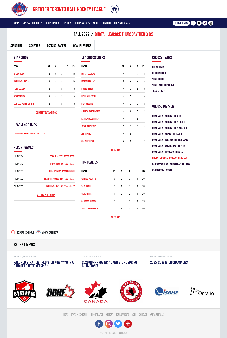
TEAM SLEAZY (19, 88)
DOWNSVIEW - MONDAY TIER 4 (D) (167, 133)
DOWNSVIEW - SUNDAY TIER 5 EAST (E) (169, 121)
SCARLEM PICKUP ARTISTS (24, 103)
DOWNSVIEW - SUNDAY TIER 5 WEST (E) (169, 127)
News (16, 23)
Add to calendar (50, 232)
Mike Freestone (88, 73)
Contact (106, 23)
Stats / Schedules (32, 23)
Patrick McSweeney (90, 118)
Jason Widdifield (88, 126)
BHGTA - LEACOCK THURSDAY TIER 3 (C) (169, 157)
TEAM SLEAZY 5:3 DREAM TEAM (62, 156)
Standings (16, 46)
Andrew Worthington (90, 111)
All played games (46, 195)
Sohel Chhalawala (89, 208)
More (96, 23)
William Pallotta (88, 178)
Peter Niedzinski (88, 96)
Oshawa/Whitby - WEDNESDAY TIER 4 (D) (171, 163)
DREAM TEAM (19, 73)
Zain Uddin (86, 186)
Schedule (34, 46)
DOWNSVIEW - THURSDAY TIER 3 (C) (168, 151)
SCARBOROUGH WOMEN (162, 169)
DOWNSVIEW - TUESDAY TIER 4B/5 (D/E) (170, 139)
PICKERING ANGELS (21, 81)
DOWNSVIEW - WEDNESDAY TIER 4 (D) (168, 145)
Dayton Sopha (87, 103)
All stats (115, 150)
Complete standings (46, 112)
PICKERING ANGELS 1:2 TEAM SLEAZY (59, 178)
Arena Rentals (122, 23)
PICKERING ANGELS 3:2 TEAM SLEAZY (60, 186)
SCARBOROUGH (19, 96)
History (67, 23)
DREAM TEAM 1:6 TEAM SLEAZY (62, 163)
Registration (53, 23)
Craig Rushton (87, 141)
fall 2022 (82, 34)
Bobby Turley (87, 88)
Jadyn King (86, 133)
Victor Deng (86, 193)
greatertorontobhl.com (112, 332)
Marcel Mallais (88, 81)
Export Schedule (25, 232)
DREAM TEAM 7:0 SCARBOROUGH (62, 171)
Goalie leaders (82, 46)
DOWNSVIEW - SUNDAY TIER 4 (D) (166, 115)
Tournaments (82, 23)
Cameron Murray (88, 201)
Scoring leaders (56, 46)
